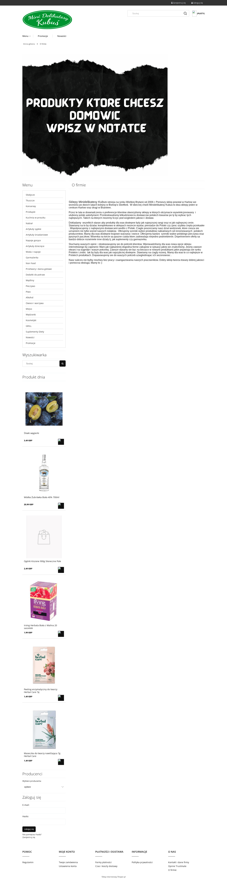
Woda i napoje (33, 251)
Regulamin (28, 862)
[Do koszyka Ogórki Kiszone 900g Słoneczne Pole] (61, 570)
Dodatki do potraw (35, 274)
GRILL (29, 325)
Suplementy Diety (35, 331)
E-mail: (25, 804)
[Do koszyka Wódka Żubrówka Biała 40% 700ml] (61, 506)
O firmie (172, 870)
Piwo (28, 291)
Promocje (30, 343)
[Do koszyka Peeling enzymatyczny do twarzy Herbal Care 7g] (61, 698)
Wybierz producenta (31, 781)
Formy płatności (103, 862)
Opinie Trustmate (177, 866)
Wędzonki (31, 314)
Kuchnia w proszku (35, 217)
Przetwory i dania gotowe (39, 268)
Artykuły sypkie (33, 229)
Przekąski (30, 211)
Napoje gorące (33, 240)
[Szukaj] (185, 13)
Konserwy (31, 206)
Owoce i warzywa (35, 303)
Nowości (30, 337)
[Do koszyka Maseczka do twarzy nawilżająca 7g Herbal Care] (61, 762)
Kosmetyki (31, 320)
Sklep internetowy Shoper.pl (114, 876)
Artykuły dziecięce (35, 246)
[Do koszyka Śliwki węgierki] (61, 442)
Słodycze (30, 194)
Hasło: (25, 816)
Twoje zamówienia (68, 862)
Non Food (31, 263)
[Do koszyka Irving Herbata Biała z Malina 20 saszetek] (61, 634)
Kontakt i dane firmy (178, 862)
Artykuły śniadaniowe (37, 234)
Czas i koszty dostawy (106, 866)
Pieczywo (30, 286)
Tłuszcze (30, 200)
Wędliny (30, 280)
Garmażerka (32, 257)
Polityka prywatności (142, 862)
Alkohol (29, 297)
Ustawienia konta (68, 866)
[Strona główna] (47, 19)
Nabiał (29, 223)
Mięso (29, 308)
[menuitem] (27, 36)
